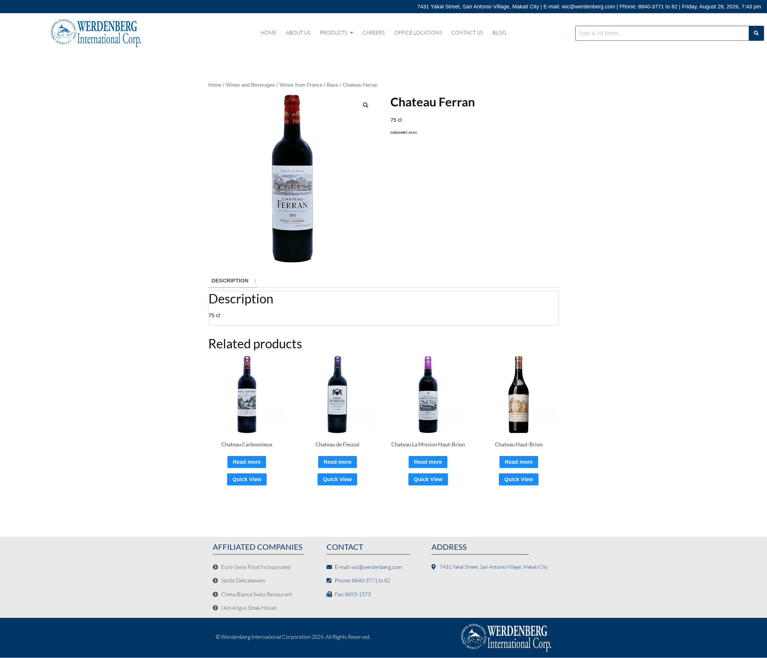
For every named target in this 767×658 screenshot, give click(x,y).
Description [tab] (230, 281)
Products (333, 32)
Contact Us (467, 32)
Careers (374, 32)
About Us (298, 32)
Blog (499, 32)
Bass (332, 85)
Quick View (246, 479)
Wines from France (301, 85)
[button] (336, 32)
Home (268, 32)
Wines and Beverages (250, 85)
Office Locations (418, 32)
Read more (247, 462)
